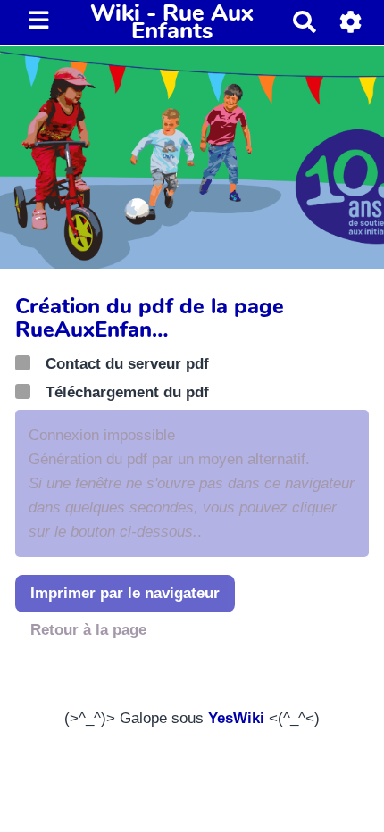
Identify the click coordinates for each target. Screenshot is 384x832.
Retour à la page (88, 629)
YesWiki (236, 718)
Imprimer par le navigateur (125, 593)
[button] (351, 21)
